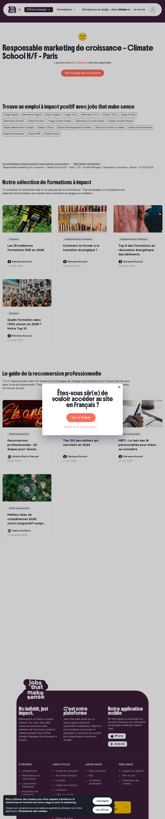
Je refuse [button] (102, 809)
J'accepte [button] (102, 801)
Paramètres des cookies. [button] (33, 811)
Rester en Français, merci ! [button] (81, 427)
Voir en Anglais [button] (81, 417)
